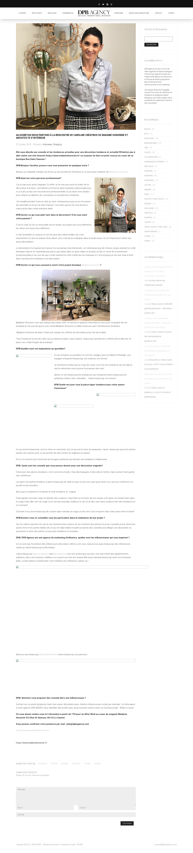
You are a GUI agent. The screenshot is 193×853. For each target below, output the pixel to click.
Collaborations (151, 157)
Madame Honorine (118, 172)
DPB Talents (37, 13)
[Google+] (111, 4)
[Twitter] (103, 4)
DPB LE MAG (52, 13)
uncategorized (150, 231)
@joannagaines (41, 554)
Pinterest (76, 763)
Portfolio (148, 213)
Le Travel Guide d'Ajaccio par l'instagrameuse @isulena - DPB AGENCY (157, 295)
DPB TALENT (149, 166)
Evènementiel (68, 13)
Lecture (147, 185)
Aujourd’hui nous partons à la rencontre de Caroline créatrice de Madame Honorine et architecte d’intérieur (72, 136)
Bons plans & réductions (139, 13)
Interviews (118, 13)
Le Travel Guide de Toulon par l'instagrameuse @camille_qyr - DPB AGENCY (157, 350)
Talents (147, 222)
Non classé (149, 208)
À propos (22, 13)
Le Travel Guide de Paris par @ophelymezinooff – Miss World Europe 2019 (158, 308)
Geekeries (148, 176)
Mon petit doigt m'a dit (154, 199)
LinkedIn (64, 763)
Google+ (97, 763)
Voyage (147, 236)
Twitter (53, 763)
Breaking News (150, 143)
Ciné (146, 148)
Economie (148, 171)
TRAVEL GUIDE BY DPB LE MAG (155, 227)
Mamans (147, 190)
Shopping (57, 144)
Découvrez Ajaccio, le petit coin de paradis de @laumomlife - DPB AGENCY (158, 378)
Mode (146, 194)
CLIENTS (171, 13)
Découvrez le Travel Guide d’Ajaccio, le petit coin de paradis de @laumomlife (158, 364)
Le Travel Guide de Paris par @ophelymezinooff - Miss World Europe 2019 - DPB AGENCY (157, 323)
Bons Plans (149, 138)
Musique (147, 203)
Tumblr (87, 763)
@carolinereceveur (48, 654)
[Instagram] (107, 4)
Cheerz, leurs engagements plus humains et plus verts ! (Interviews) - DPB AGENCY (158, 271)
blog (146, 134)
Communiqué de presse (154, 162)
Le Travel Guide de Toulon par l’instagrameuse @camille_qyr (157, 336)
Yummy (147, 241)
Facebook (42, 763)
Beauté (147, 129)
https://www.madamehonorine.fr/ (32, 730)
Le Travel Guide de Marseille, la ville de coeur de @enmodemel (157, 392)
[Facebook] (99, 4)
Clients (147, 152)
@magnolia (60, 554)
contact (158, 13)
